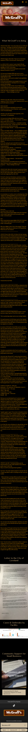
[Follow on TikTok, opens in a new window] (14, 706)
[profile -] (23, 2)
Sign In (4, 730)
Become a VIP (13, 730)
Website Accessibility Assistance (14, 721)
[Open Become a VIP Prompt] (25, 725)
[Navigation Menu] (26, 2)
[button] (14, 578)
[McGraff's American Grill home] (7, 3)
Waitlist (23, 730)
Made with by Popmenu (10, 701)
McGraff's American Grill (14, 713)
